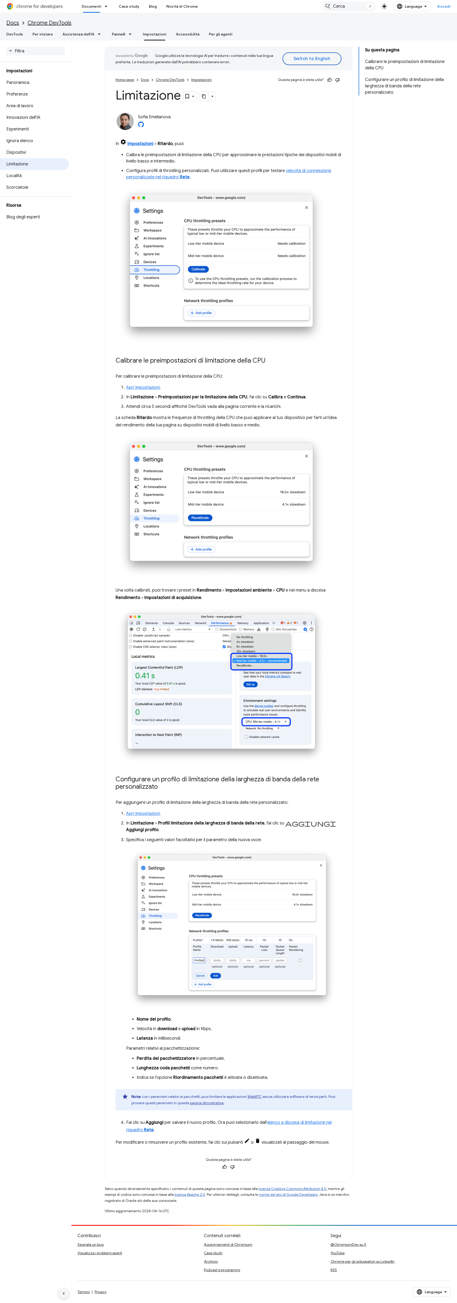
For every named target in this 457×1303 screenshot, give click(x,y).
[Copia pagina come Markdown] (204, 96)
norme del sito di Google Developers (288, 1194)
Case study (129, 6)
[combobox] (348, 6)
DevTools (14, 34)
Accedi (444, 6)
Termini (83, 1292)
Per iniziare (43, 34)
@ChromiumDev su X (348, 1244)
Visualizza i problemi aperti (99, 1253)
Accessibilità (187, 34)
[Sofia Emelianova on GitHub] (141, 125)
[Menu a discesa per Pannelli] (131, 34)
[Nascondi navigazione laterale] (63, 1293)
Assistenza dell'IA (78, 34)
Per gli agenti (220, 34)
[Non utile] (337, 80)
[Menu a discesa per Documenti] (107, 6)
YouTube (338, 1253)
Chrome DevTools (49, 23)
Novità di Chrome (182, 6)
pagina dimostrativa (206, 1103)
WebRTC (255, 1096)
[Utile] (329, 80)
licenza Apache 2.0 (190, 1194)
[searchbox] (35, 51)
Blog (153, 6)
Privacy (101, 1292)
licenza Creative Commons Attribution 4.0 (292, 1189)
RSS (334, 1270)
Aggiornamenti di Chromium (228, 1244)
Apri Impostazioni (143, 387)
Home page (125, 80)
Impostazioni (154, 34)
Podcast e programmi (222, 1270)
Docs (12, 23)
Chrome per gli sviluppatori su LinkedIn (363, 1261)
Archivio (211, 1261)
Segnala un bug (90, 1244)
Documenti (91, 6)
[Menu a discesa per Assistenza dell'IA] (100, 34)
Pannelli (118, 34)
